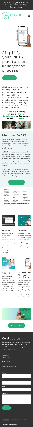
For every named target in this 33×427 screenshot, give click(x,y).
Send (6, 407)
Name (4, 373)
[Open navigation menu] (29, 15)
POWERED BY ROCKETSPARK (10, 424)
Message (5, 393)
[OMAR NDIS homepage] (14, 15)
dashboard (15, 419)
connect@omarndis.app (9, 366)
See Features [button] (16, 182)
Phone (4, 379)
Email (4, 386)
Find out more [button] (16, 325)
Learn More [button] (9, 78)
